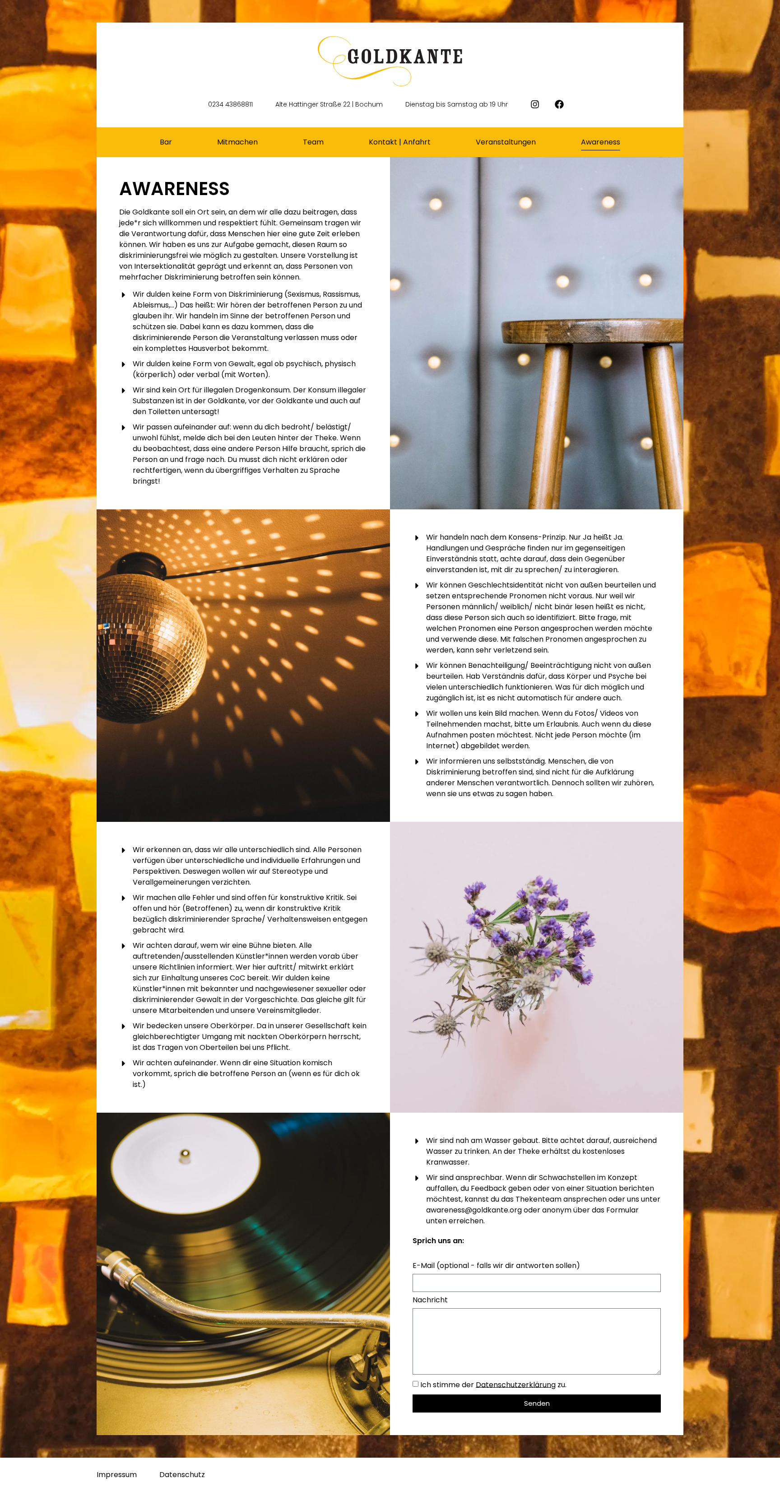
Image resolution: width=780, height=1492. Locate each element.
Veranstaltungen (506, 142)
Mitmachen (237, 142)
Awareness (600, 142)
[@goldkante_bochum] (539, 104)
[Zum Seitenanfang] (764, 1475)
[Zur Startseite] (390, 61)
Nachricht (430, 1300)
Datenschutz (182, 1474)
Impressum (117, 1474)
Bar (166, 142)
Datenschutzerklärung (516, 1384)
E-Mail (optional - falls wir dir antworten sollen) (496, 1266)
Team (313, 142)
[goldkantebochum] (563, 104)
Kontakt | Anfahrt (400, 142)
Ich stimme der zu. (493, 1384)
